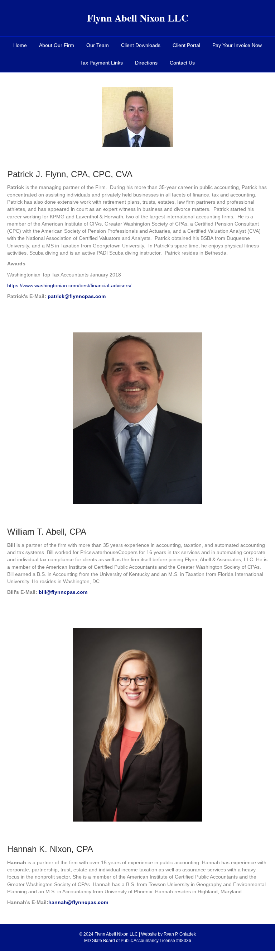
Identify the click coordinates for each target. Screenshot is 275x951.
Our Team (97, 45)
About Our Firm (56, 45)
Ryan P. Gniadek (180, 934)
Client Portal (186, 45)
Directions (146, 63)
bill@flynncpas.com (63, 592)
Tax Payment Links (101, 63)
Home (20, 45)
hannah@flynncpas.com (78, 902)
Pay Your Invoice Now (237, 45)
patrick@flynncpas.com (77, 296)
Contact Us (182, 63)
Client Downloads (140, 45)
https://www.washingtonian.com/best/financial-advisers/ (69, 285)
